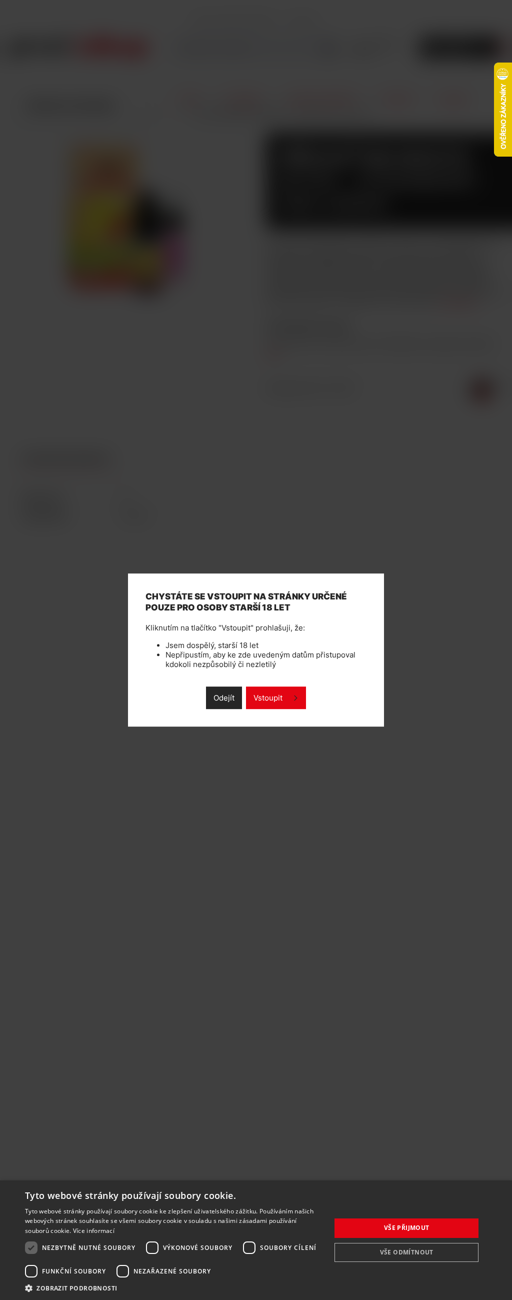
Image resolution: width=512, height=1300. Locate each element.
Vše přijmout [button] (407, 1227)
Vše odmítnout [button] (407, 1252)
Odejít (224, 698)
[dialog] (256, 1240)
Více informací (93, 1230)
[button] (173, 1287)
